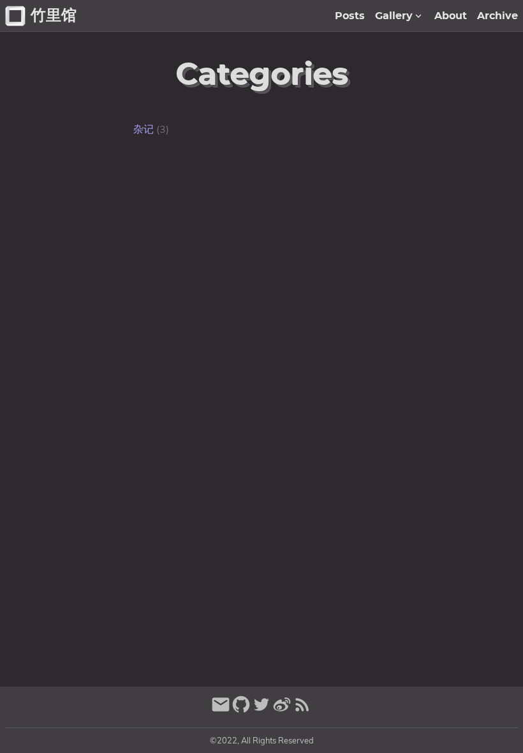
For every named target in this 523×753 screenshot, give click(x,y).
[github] (241, 710)
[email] (220, 710)
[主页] (15, 16)
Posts (350, 16)
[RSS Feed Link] (302, 710)
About (450, 16)
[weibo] (282, 710)
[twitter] (261, 710)
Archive (497, 16)
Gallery (394, 16)
